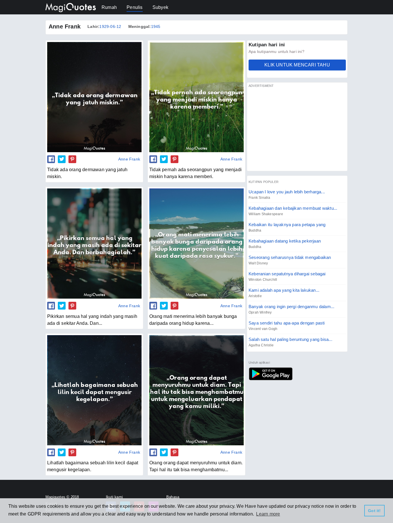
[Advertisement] (297, 129)
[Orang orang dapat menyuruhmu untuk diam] (196, 390)
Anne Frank (129, 159)
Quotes (271, 373)
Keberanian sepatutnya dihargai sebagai (287, 273)
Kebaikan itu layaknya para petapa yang (287, 224)
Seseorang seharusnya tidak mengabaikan (290, 257)
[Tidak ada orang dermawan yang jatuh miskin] (94, 97)
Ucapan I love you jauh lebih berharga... (287, 191)
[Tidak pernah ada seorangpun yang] (196, 97)
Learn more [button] (268, 513)
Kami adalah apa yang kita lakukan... (284, 290)
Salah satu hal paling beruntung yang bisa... (290, 339)
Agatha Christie (261, 345)
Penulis (134, 7)
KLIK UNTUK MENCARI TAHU (297, 64)
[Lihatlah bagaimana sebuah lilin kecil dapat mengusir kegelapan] (94, 390)
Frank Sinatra (259, 198)
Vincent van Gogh (263, 329)
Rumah (109, 7)
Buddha (255, 230)
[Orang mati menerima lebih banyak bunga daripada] (196, 243)
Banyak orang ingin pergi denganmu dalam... (291, 306)
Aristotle (255, 296)
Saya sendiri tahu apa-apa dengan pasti (287, 322)
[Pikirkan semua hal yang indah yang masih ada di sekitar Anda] (94, 243)
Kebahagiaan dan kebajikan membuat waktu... (293, 208)
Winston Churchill (263, 280)
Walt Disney (258, 263)
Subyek (160, 7)
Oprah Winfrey (260, 312)
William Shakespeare (266, 214)
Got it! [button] (374, 510)
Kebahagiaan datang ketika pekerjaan (285, 240)
